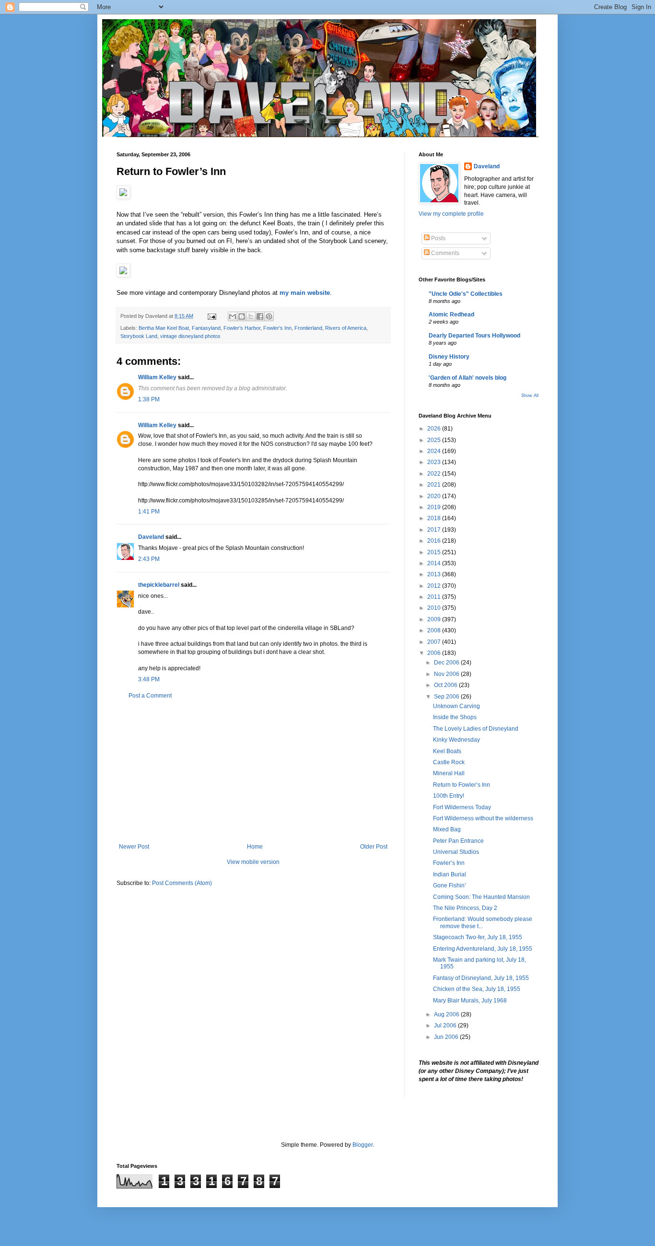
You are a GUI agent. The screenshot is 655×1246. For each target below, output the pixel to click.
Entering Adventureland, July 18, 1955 (482, 948)
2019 (434, 507)
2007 (434, 642)
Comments (444, 253)
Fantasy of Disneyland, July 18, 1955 (481, 978)
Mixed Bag (447, 829)
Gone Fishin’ (449, 885)
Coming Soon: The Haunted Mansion (481, 897)
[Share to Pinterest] (269, 316)
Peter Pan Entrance (458, 841)
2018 (434, 518)
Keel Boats (447, 751)
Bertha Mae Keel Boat (164, 328)
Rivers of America (345, 328)
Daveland (151, 537)
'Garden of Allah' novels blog (467, 377)
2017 (434, 529)
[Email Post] (211, 316)
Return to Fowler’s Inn (461, 784)
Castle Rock (449, 762)
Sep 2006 (447, 696)
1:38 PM (149, 399)
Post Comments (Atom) (182, 883)
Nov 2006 (447, 674)
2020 (434, 496)
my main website (305, 292)
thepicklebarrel (158, 585)
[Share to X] (251, 316)
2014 (434, 563)
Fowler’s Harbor (241, 328)
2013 (434, 574)
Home (255, 846)
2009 (434, 619)
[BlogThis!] (241, 316)
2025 (434, 440)
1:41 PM (149, 511)
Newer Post (134, 846)
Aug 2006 (447, 1014)
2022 (434, 473)
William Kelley (157, 377)
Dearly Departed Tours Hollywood (474, 335)
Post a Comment (150, 695)
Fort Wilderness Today (462, 807)
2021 (434, 484)
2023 (434, 462)
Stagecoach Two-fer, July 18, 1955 (477, 937)
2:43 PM (149, 559)
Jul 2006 (446, 1025)
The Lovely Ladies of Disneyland (475, 728)
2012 (434, 585)
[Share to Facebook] (260, 316)
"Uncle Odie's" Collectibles (466, 294)
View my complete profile (451, 213)
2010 (434, 608)
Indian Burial (449, 874)
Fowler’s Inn (277, 328)
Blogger (362, 1144)
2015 (434, 552)
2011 (434, 597)
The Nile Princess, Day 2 (465, 908)
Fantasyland (206, 328)
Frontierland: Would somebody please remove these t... (482, 922)
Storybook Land (138, 336)
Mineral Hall (449, 773)
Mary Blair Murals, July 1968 (470, 1000)
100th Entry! (448, 795)
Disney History (449, 356)
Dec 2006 (447, 662)
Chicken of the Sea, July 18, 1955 (476, 989)
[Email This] (232, 316)
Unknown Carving (456, 706)
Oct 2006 (446, 685)
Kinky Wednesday (456, 739)
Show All (529, 395)
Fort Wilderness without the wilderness (483, 818)
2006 (434, 653)
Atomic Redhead (451, 314)
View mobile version (253, 862)
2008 (434, 630)
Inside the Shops (455, 717)
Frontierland (308, 328)
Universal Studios (456, 852)
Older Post (373, 846)
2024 (434, 451)
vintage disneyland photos (190, 336)
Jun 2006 (447, 1037)
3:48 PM (149, 679)
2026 (434, 428)
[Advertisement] (253, 771)
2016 (434, 540)
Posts (437, 238)
